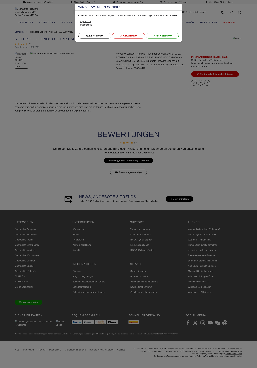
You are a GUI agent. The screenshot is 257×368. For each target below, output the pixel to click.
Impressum (85, 21)
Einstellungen (96, 36)
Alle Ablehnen (130, 36)
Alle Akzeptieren (164, 36)
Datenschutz (86, 25)
